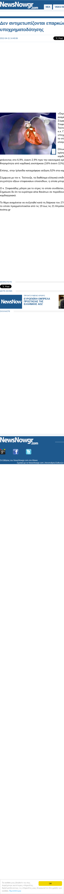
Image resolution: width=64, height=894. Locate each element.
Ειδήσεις (6, 460)
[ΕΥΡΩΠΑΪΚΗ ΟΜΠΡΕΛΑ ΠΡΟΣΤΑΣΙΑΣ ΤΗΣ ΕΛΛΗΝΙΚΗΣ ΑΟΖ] (11, 308)
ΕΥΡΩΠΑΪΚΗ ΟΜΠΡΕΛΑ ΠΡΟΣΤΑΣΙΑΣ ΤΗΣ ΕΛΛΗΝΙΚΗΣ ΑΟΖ (37, 301)
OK (50, 883)
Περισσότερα (15, 890)
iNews (35, 460)
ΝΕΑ (48, 7)
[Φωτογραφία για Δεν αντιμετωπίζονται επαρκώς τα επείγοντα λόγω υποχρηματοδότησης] (53, 148)
